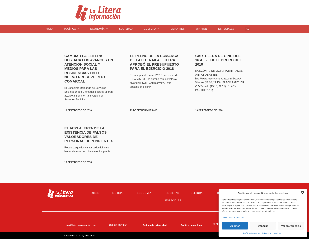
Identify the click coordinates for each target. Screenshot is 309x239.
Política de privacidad (271, 233)
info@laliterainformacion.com (81, 225)
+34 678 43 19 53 (118, 225)
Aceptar (235, 225)
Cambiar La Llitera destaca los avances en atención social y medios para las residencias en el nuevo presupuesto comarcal (88, 68)
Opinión (201, 28)
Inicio (49, 28)
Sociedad (126, 28)
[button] (302, 193)
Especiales (226, 28)
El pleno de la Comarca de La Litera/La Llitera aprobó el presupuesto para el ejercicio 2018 (154, 62)
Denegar (263, 225)
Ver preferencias (291, 225)
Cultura (150, 28)
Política (70, 28)
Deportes (177, 28)
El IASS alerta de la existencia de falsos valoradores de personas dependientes (88, 134)
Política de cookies (251, 233)
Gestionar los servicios (233, 217)
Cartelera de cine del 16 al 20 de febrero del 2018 (218, 60)
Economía (97, 28)
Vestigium (90, 235)
